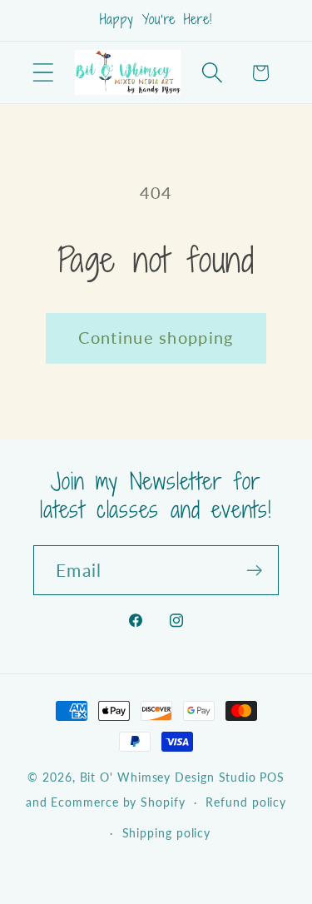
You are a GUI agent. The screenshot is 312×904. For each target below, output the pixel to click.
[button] (43, 73)
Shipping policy (166, 833)
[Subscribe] (254, 570)
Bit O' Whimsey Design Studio (168, 777)
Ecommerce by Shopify (118, 802)
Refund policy (246, 802)
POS (272, 777)
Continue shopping (155, 337)
